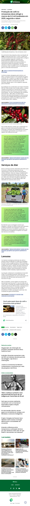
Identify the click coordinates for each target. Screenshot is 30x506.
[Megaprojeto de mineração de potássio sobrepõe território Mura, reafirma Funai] (22, 443)
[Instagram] (14, 488)
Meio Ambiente (13, 327)
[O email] (15, 27)
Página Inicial (19, 327)
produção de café (5, 329)
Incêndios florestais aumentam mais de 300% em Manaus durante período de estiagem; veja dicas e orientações (13, 358)
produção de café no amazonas (15, 329)
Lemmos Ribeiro (6, 24)
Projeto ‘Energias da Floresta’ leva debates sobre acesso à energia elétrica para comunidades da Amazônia (12, 420)
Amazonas (3, 9)
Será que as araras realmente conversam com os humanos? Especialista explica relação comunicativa (11, 403)
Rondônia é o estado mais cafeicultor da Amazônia (12, 295)
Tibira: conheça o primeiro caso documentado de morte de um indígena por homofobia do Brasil (12, 394)
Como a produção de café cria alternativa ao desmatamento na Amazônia (13, 103)
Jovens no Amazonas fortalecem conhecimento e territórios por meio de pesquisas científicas (12, 366)
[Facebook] (2, 27)
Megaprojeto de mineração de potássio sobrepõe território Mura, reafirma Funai (12, 349)
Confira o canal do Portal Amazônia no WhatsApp (12, 71)
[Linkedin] (9, 27)
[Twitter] (6, 27)
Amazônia (7, 327)
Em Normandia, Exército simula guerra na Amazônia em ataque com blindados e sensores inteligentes (13, 412)
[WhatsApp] (12, 27)
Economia (9, 9)
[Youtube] (19, 488)
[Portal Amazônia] (15, 1)
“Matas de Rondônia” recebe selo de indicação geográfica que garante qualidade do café (15, 159)
